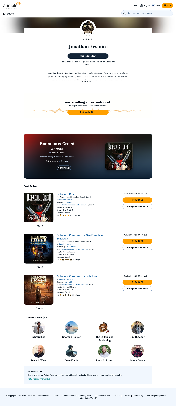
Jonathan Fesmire (66, 200)
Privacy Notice (85, 396)
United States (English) (88, 398)
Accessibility (138, 396)
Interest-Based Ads (102, 396)
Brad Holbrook (71, 247)
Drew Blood (70, 282)
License (117, 396)
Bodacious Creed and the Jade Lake (77, 276)
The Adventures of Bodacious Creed (75, 205)
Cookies (127, 396)
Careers (56, 396)
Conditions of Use (69, 396)
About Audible (43, 396)
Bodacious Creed (66, 194)
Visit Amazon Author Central (38, 379)
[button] (88, 82)
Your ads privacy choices (156, 396)
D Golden (69, 202)
